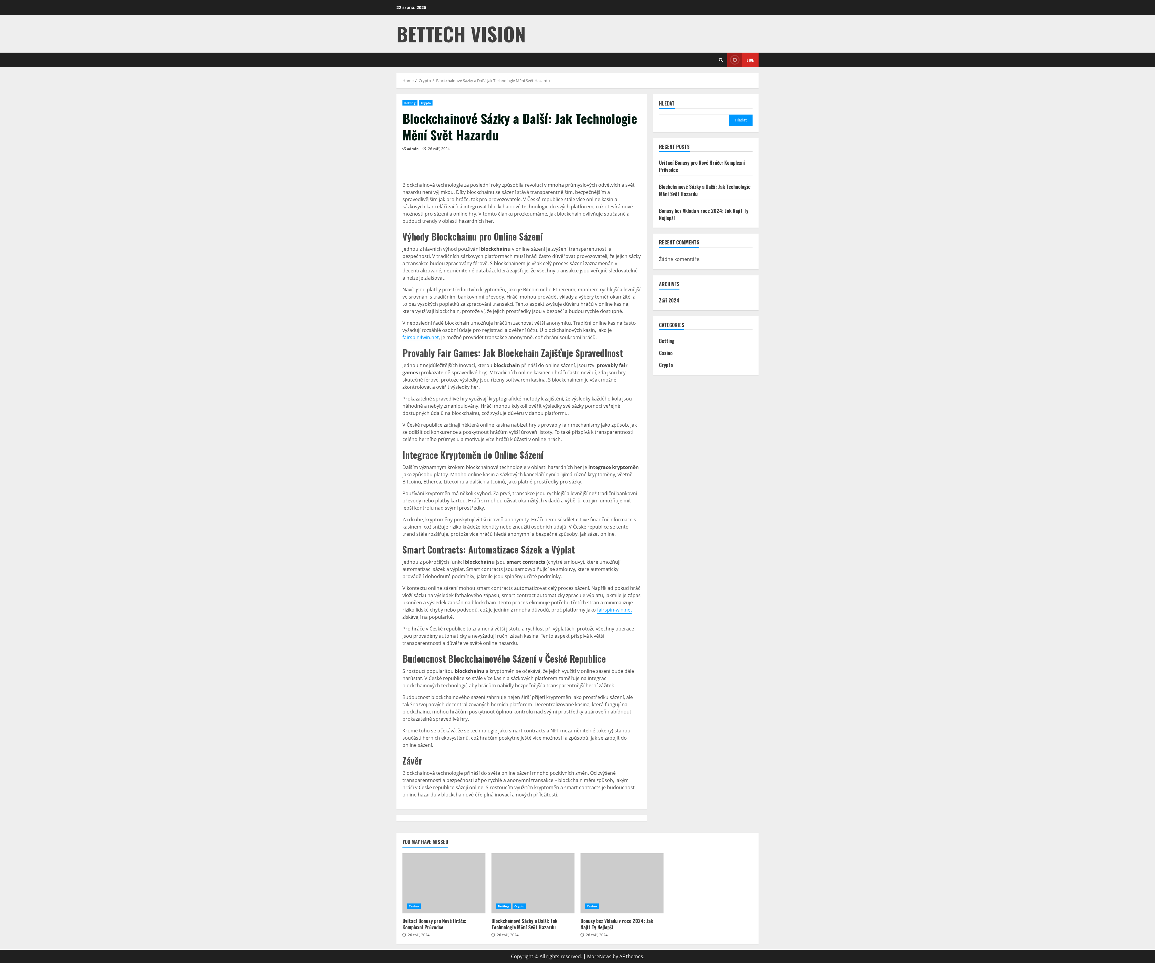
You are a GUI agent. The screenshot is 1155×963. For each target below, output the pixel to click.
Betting (410, 103)
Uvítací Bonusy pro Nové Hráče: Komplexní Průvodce (443, 883)
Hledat (667, 104)
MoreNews (599, 956)
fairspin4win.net (420, 337)
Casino (666, 353)
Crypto (426, 103)
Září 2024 (669, 300)
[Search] (721, 60)
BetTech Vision (461, 33)
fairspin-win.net (614, 609)
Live (750, 60)
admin (413, 148)
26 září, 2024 (439, 148)
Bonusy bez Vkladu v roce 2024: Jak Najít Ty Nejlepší (622, 883)
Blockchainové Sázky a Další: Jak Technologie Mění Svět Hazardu (532, 883)
